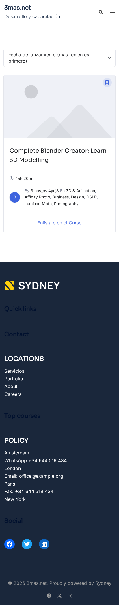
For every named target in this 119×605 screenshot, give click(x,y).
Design (77, 196)
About (10, 386)
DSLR (91, 196)
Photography (66, 203)
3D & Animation (80, 190)
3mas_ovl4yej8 (45, 190)
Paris (9, 484)
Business (60, 196)
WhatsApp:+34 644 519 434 (35, 460)
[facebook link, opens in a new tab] (49, 595)
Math (47, 203)
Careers (12, 394)
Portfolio (13, 378)
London (12, 468)
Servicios (14, 371)
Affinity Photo (37, 196)
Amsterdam (16, 453)
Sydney (103, 583)
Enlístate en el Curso (59, 223)
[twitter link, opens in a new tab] (59, 595)
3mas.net (17, 7)
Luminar (32, 203)
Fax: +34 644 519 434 (28, 491)
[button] (100, 12)
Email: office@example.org (33, 476)
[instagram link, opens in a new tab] (70, 595)
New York (15, 499)
